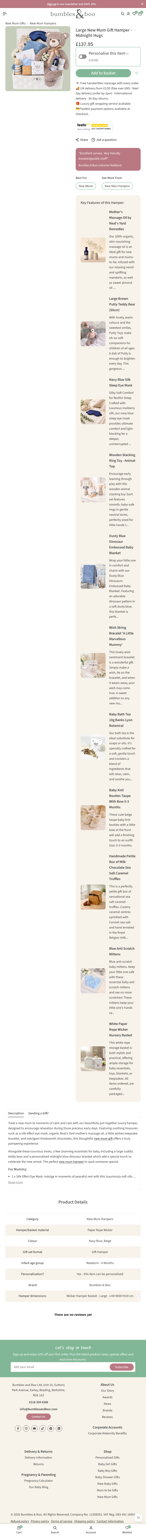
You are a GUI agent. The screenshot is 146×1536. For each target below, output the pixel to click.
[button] (136, 73)
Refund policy (20, 1521)
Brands (107, 1411)
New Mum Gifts (15, 23)
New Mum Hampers (43, 23)
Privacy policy (40, 1521)
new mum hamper (71, 1162)
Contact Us (38, 1417)
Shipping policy (84, 1521)
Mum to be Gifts (107, 1491)
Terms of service (61, 1521)
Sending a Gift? (38, 1113)
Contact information (110, 1521)
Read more (15, 1182)
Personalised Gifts (107, 1458)
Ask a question (106, 140)
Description (16, 1113)
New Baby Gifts (107, 1484)
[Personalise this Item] (83, 56)
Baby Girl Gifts (107, 1464)
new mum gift (103, 1138)
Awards (108, 1397)
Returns (38, 1464)
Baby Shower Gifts (107, 1477)
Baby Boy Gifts (107, 1471)
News (107, 1404)
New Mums (86, 186)
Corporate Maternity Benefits (107, 1434)
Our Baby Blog (38, 1487)
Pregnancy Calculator (38, 1481)
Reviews (107, 1417)
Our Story (107, 1391)
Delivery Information (38, 1458)
